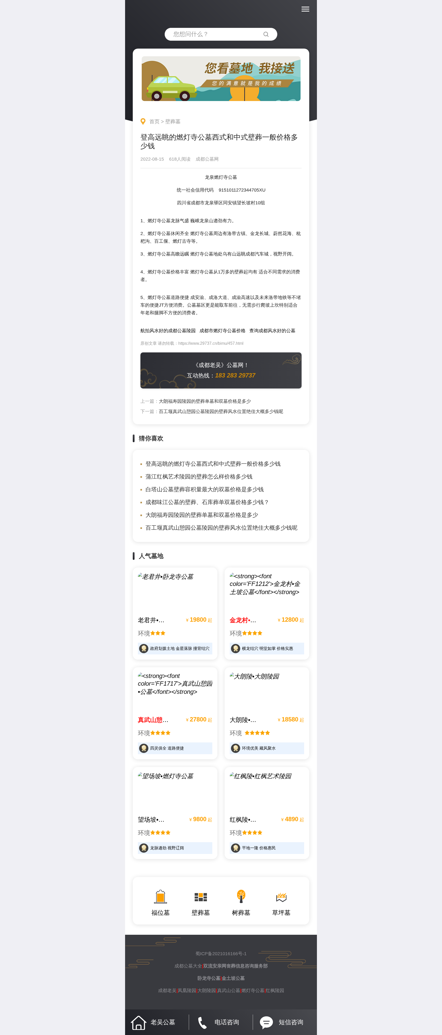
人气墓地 (151, 555)
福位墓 (160, 912)
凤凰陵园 (187, 990)
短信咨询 (291, 1022)
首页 (154, 121)
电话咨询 (227, 1022)
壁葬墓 (173, 121)
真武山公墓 (228, 990)
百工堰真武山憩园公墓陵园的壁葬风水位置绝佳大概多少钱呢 (221, 411)
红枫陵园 (275, 990)
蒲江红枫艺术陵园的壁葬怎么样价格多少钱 (199, 476)
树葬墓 (241, 912)
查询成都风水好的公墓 (272, 330)
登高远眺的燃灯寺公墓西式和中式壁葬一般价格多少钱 (213, 464)
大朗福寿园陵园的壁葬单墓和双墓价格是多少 (205, 401)
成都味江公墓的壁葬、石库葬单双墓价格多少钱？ (207, 502)
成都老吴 (167, 990)
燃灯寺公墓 (252, 990)
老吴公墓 (163, 1022)
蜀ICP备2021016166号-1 (221, 953)
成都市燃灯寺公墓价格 (223, 330)
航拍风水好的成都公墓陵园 (168, 330)
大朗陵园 (206, 990)
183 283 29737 (235, 375)
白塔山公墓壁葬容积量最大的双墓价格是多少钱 (205, 489)
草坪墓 (281, 912)
